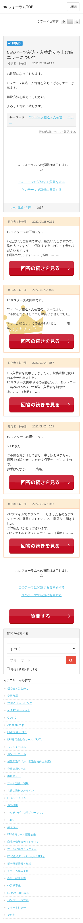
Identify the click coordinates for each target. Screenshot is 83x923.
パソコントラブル (18, 900)
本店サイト (14, 776)
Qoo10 (11, 717)
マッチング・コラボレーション (25, 812)
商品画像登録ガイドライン (23, 842)
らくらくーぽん (16, 747)
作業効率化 (14, 885)
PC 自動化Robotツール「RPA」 (26, 856)
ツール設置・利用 (20, 207)
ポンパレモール (16, 754)
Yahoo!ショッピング (19, 703)
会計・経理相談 (16, 878)
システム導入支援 (18, 871)
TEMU (10, 820)
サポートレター (16, 907)
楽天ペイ (12, 827)
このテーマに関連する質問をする (41, 182)
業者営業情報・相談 (19, 863)
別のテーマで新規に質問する (41, 189)
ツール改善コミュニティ (22, 849)
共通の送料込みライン (20, 790)
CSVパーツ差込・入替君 (45, 117)
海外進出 (12, 805)
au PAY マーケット (18, 710)
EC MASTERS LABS (18, 893)
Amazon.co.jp (16, 725)
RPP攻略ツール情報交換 (21, 834)
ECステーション (16, 798)
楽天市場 (12, 696)
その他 (11, 915)
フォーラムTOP (20, 6)
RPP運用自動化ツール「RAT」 (25, 739)
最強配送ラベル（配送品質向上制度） (29, 761)
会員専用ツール (16, 769)
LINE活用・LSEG (17, 732)
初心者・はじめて (18, 688)
